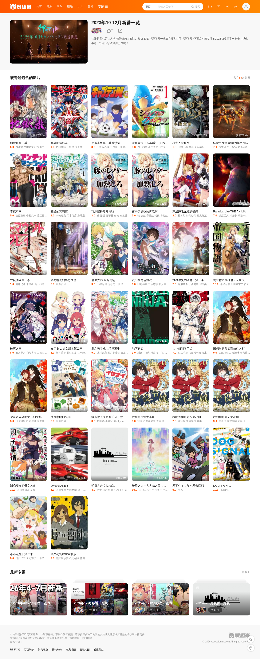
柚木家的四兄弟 (61, 417)
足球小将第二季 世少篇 (106, 143)
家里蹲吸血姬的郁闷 (185, 211)
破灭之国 (16, 348)
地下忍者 (137, 348)
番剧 (49, 6)
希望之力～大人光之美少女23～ (152, 485)
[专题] (218, 7)
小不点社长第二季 (21, 554)
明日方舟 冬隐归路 (103, 485)
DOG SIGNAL (222, 485)
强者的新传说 (59, 143)
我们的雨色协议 (142, 280)
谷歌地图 (85, 649)
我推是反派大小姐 (143, 417)
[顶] (109, 30)
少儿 (80, 6)
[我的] (246, 6)
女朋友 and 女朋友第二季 (66, 348)
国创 (59, 6)
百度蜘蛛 (29, 649)
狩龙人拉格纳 (181, 143)
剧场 (70, 6)
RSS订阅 (15, 649)
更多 (244, 572)
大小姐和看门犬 (182, 348)
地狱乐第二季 (18, 143)
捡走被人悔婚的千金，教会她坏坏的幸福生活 (119, 417)
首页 (39, 6)
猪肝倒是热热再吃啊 (145, 211)
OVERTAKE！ (60, 485)
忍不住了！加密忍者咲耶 (188, 485)
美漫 (90, 6)
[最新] (227, 7)
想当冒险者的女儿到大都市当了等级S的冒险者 (39, 417)
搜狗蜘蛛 (57, 649)
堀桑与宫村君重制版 (63, 554)
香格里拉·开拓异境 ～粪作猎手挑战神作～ (158, 143)
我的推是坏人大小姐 (226, 417)
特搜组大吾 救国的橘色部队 (230, 143)
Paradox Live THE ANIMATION (232, 211)
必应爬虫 (99, 649)
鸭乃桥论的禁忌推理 (63, 280)
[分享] (120, 30)
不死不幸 (16, 211)
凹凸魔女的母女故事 (23, 485)
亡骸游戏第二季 (20, 280)
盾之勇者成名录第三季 (105, 348)
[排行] (236, 7)
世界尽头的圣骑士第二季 (188, 280)
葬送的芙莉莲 (59, 211)
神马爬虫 (43, 649)
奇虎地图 (71, 649)
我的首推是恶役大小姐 (186, 417)
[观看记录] (210, 7)
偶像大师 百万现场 (103, 280)
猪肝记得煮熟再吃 (102, 211)
